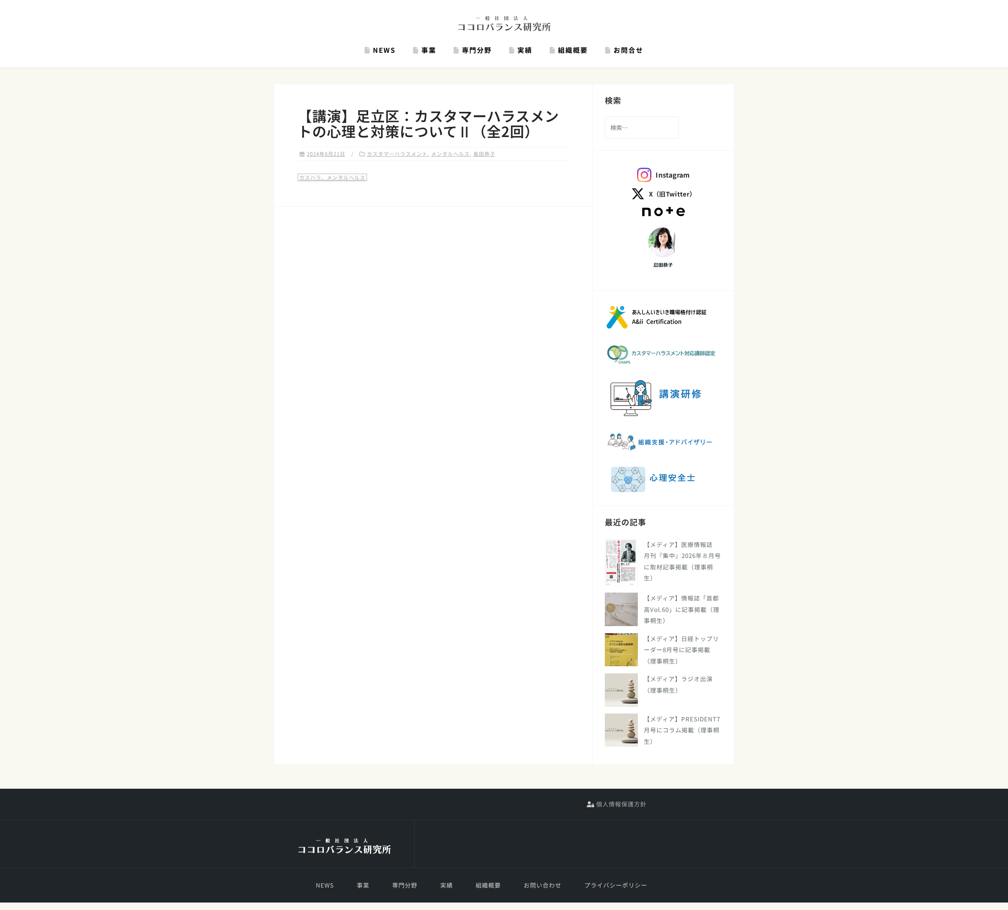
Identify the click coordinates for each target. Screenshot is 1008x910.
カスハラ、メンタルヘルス (332, 177)
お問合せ (627, 50)
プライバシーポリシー (615, 885)
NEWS (383, 50)
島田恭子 (484, 154)
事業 (427, 50)
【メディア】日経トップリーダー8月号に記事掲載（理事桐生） (681, 649)
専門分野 (476, 50)
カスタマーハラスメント (397, 154)
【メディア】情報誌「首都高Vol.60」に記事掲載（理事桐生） (681, 609)
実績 (523, 50)
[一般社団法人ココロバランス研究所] (344, 846)
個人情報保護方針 (621, 804)
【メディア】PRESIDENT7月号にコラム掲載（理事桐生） (682, 730)
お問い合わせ (542, 885)
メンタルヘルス (450, 154)
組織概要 (572, 50)
